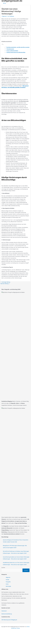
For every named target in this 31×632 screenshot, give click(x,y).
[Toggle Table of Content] (3, 44)
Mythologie (8, 586)
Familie (7, 579)
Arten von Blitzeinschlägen (12, 50)
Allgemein (4, 16)
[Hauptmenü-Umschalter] (4, 3)
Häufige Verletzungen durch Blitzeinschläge (16, 52)
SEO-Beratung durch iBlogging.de (9, 619)
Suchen (3, 567)
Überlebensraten (10, 48)
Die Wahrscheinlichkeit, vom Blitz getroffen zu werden (18, 47)
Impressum (4, 610)
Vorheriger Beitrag (5, 282)
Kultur (7, 584)
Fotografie (8, 581)
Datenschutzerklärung (7, 613)
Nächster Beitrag (5, 283)
